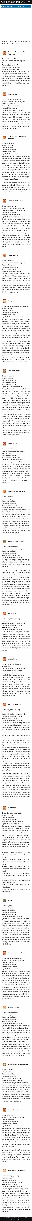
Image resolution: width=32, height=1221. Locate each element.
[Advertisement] (16, 24)
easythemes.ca (19, 1220)
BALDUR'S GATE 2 (11, 6)
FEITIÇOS (19, 6)
